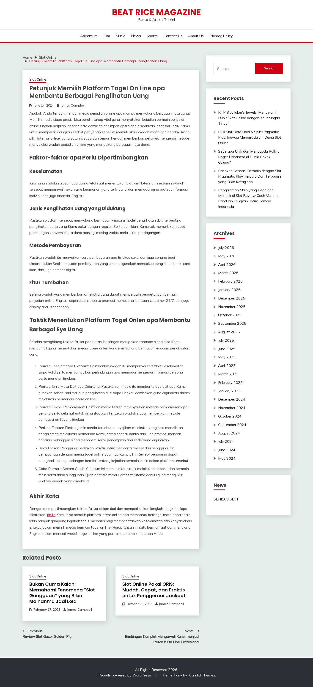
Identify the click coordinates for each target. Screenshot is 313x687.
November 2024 (231, 407)
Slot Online (37, 79)
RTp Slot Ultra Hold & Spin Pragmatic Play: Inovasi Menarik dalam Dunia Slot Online (249, 137)
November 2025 (231, 306)
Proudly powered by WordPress (125, 675)
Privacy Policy (221, 35)
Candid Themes (202, 675)
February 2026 (230, 281)
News (136, 35)
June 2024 (226, 450)
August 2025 (229, 332)
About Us (196, 35)
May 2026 (227, 256)
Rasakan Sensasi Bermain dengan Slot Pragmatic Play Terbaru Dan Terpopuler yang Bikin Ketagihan (250, 176)
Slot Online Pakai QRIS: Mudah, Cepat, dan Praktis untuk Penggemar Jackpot (154, 590)
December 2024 (231, 399)
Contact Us (173, 35)
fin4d (51, 514)
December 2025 (231, 298)
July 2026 (226, 247)
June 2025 (226, 348)
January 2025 (229, 391)
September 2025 (232, 323)
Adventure (89, 35)
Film (107, 35)
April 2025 (227, 365)
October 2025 (230, 315)
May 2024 (227, 458)
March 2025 (228, 374)
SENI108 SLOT (226, 499)
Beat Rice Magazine (156, 12)
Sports (152, 35)
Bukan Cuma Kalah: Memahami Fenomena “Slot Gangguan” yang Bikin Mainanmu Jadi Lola (62, 593)
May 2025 (227, 357)
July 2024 (226, 441)
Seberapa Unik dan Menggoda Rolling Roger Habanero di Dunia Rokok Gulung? (249, 157)
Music (120, 35)
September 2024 (232, 424)
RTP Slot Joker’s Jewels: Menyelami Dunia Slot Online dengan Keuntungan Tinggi (249, 118)
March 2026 (228, 272)
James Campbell (72, 105)
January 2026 (229, 289)
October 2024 (230, 416)
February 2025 (230, 382)
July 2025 (226, 340)
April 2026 (227, 264)
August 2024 (229, 433)
